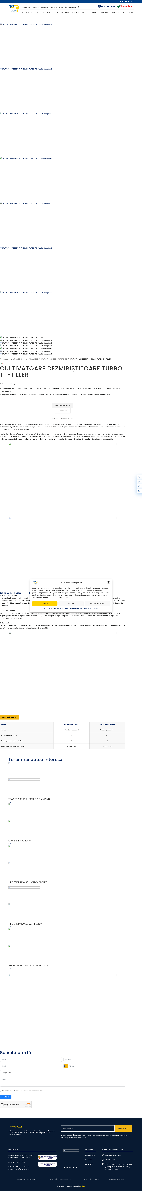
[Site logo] (13, 9)
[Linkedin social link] (128, 1)
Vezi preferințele (97, 604)
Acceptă (44, 604)
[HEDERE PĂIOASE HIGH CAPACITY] (24, 853)
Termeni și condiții (90, 608)
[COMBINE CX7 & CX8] (24, 811)
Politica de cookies (51, 608)
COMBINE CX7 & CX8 (20, 840)
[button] (109, 582)
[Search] (79, 6)
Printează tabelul (9, 717)
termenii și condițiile (120, 1135)
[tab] (55, 418)
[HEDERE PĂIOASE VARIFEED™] (24, 895)
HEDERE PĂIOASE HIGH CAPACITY (27, 882)
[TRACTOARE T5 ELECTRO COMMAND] (24, 770)
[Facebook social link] (120, 1)
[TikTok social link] (131, 1)
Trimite (5, 1097)
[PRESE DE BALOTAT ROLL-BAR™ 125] (24, 936)
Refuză (71, 604)
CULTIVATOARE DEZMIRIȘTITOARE (54, 359)
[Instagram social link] (123, 1)
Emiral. (82, 1186)
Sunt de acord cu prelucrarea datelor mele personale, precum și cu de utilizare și (95, 1136)
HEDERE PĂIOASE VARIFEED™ (25, 923)
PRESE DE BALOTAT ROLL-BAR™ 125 (28, 965)
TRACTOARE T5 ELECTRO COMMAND (29, 799)
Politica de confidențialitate (71, 608)
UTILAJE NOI (17, 359)
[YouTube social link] (125, 1)
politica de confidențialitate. (78, 1138)
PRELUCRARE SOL (31, 359)
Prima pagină (5, 359)
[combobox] (66, 1066)
